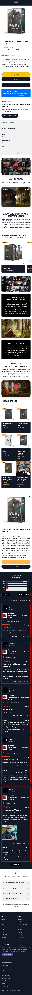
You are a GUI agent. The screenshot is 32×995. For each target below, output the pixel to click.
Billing (2, 929)
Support (3, 924)
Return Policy (4, 973)
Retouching (20, 934)
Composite (20, 932)
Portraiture (20, 921)
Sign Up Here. (21, 95)
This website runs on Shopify (14, 990)
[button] (8, 56)
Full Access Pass (16, 85)
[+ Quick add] (23, 263)
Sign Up (3, 921)
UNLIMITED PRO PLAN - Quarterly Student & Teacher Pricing (22, 479)
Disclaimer (3, 967)
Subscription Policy (5, 978)
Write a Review (25, 594)
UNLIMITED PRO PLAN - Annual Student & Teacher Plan (22, 451)
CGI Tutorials (20, 927)
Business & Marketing (22, 924)
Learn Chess (4, 937)
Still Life (19, 940)
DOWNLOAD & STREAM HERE (10, 115)
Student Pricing (5, 934)
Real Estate (20, 937)
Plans (2, 932)
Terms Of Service (5, 980)
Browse (3, 927)
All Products (20, 919)
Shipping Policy (5, 975)
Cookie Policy (4, 965)
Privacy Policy (4, 986)
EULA (2, 970)
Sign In (3, 919)
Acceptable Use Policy (6, 962)
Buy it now (16, 79)
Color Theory (20, 929)
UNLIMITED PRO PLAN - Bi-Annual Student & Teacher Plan (8, 479)
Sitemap (3, 983)
